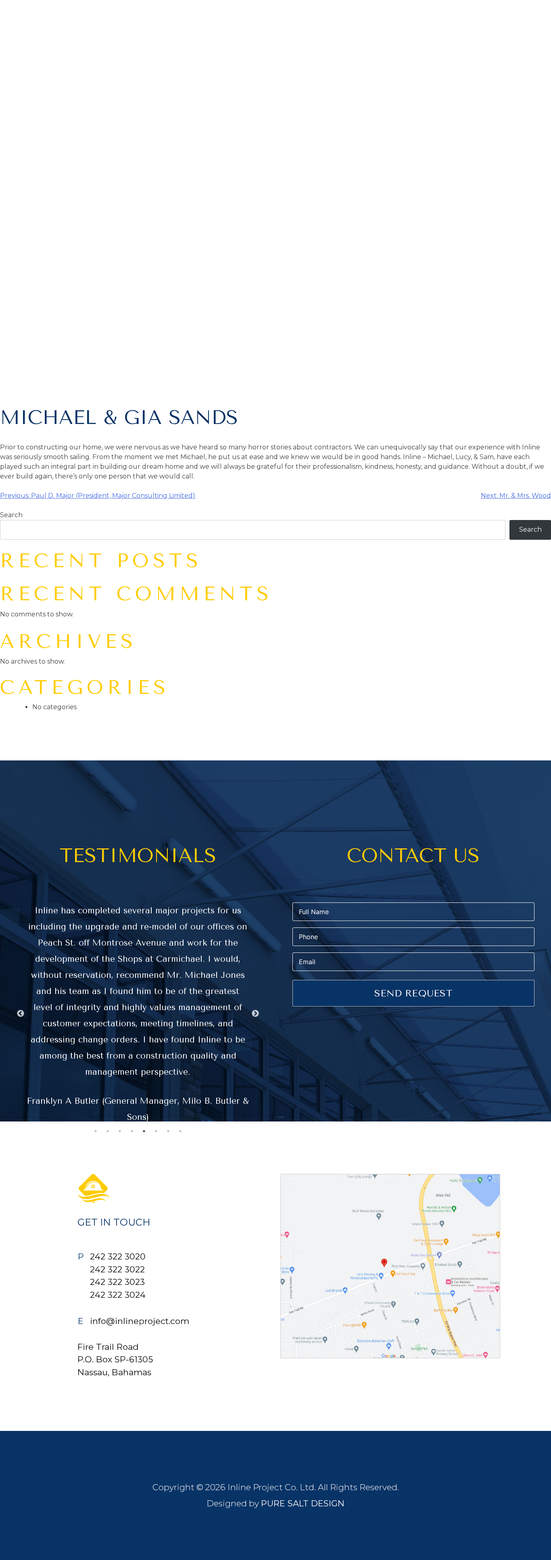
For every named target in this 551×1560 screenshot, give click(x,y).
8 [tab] (180, 1131)
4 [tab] (132, 1131)
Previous (21, 1014)
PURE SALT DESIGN (302, 1503)
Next (255, 1014)
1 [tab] (96, 1131)
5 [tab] (144, 1131)
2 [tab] (108, 1131)
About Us (408, 25)
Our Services (467, 25)
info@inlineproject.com (139, 1321)
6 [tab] (156, 1131)
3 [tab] (120, 1131)
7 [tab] (168, 1131)
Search (11, 515)
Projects (526, 25)
